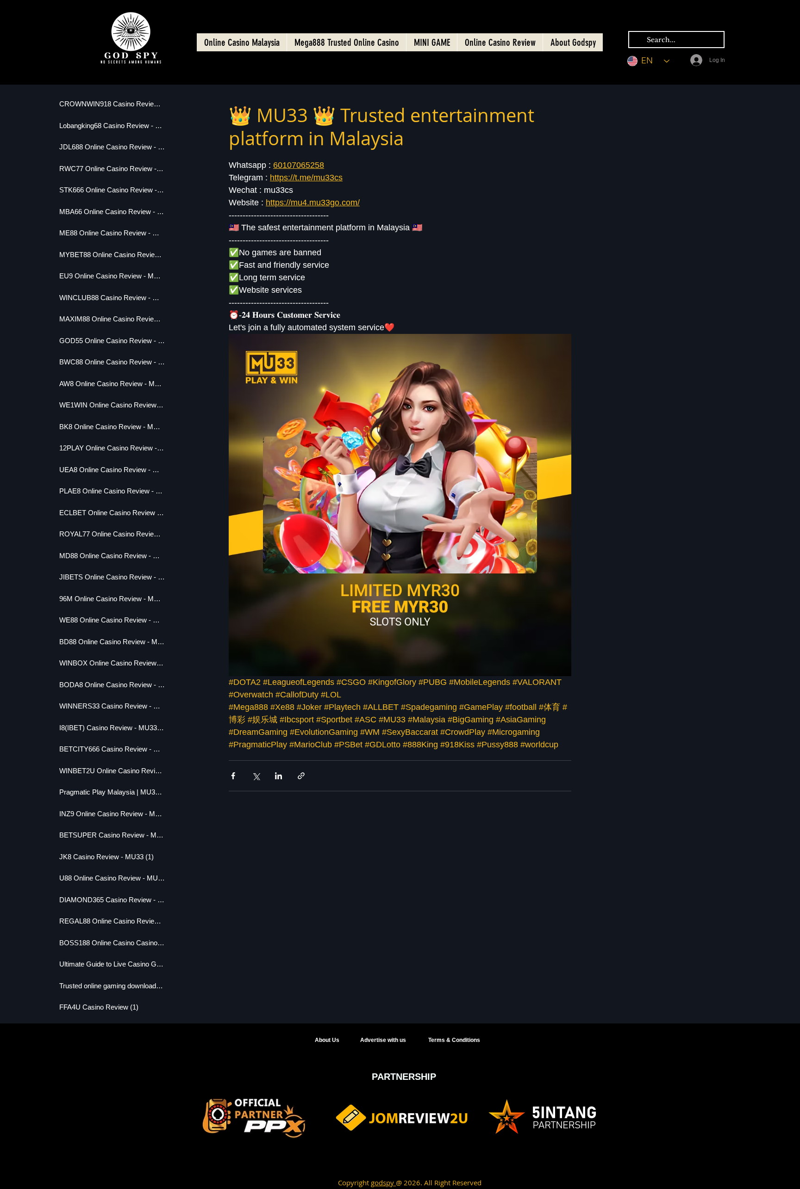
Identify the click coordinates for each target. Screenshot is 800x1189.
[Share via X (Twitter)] (255, 775)
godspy (383, 1182)
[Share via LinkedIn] (278, 775)
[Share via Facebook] (233, 775)
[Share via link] (301, 775)
